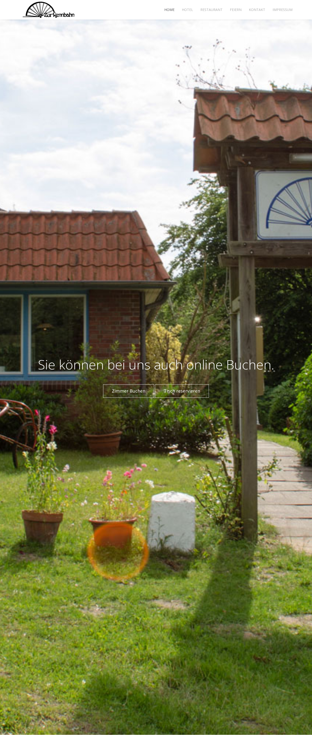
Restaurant (211, 9)
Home (169, 9)
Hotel (187, 9)
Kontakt (257, 9)
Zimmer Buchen (128, 391)
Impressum (282, 9)
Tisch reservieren (182, 391)
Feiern (236, 9)
